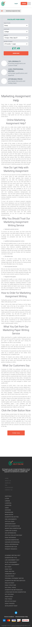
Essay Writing (9, 571)
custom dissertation (12, 539)
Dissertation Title (11, 557)
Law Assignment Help (12, 560)
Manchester (9, 514)
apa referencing (10, 533)
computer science (11, 530)
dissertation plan (11, 546)
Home (6, 478)
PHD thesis (8, 599)
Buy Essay (8, 566)
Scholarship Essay (11, 605)
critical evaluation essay (13, 535)
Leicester (8, 505)
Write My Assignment (12, 564)
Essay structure (10, 585)
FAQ (6, 485)
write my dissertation (12, 526)
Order (24, 3)
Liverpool (8, 503)
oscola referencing (11, 544)
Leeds (7, 507)
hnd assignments (11, 519)
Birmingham (9, 512)
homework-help (10, 573)
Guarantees (9, 487)
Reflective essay (10, 601)
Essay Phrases (10, 603)
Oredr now (16, 53)
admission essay (10, 523)
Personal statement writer (14, 578)
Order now (16, 433)
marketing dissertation (13, 528)
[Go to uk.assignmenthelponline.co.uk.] (1, 10)
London (7, 500)
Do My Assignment (11, 562)
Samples (8, 483)
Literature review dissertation (15, 592)
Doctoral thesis (10, 587)
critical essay (9, 521)
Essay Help (8, 569)
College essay (9, 576)
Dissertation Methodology (14, 589)
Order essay (9, 596)
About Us (8, 480)
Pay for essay (9, 594)
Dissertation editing (12, 517)
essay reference (10, 537)
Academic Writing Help (12, 555)
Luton (7, 498)
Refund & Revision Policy (21, 616)
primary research (11, 549)
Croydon (8, 510)
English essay (9, 583)
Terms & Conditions (9, 616)
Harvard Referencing (12, 542)
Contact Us (8, 489)
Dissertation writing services (15, 580)
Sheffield (8, 496)
